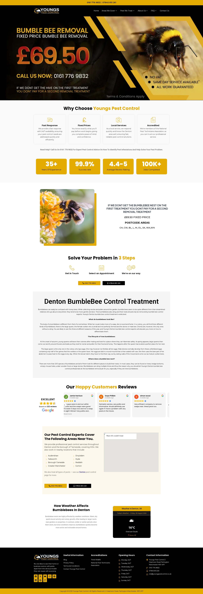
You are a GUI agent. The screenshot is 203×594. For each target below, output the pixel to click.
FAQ (153, 11)
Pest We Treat (126, 11)
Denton (82, 472)
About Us (142, 11)
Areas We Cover (108, 11)
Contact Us (164, 11)
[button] (168, 404)
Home (96, 11)
